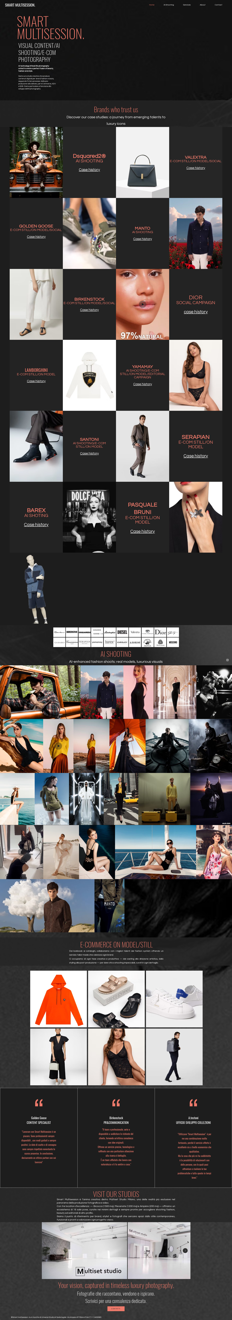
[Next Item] (185, 1250)
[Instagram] (227, 660)
